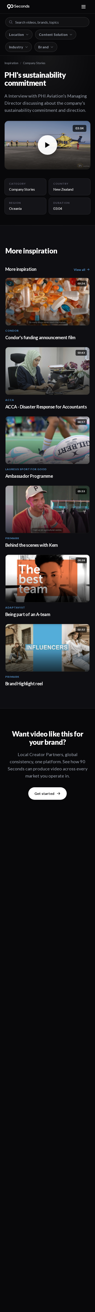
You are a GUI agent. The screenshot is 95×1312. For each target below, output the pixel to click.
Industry (16, 47)
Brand (43, 47)
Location (16, 34)
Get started (44, 793)
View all (79, 269)
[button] (47, 145)
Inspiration (11, 63)
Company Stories (34, 63)
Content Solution (53, 34)
